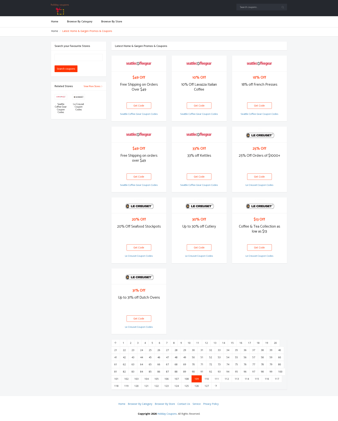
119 (126, 386)
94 (227, 371)
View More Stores (92, 86)
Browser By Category (140, 403)
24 (141, 350)
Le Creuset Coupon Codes (259, 185)
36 (245, 350)
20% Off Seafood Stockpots (139, 227)
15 (232, 342)
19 (266, 342)
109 (197, 378)
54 (227, 357)
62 (124, 364)
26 (158, 350)
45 (150, 357)
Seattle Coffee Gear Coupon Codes (139, 113)
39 (271, 350)
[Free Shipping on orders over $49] (139, 134)
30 (193, 350)
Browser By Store (165, 403)
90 (193, 371)
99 (271, 371)
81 (115, 371)
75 (236, 364)
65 (150, 364)
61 (115, 364)
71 (202, 364)
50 (193, 357)
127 (207, 386)
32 (210, 350)
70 (193, 364)
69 (184, 364)
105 (156, 378)
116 (267, 378)
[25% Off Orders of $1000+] (259, 134)
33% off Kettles (199, 156)
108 (186, 378)
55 (236, 357)
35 (236, 350)
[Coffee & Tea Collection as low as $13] (259, 205)
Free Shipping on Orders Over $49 (139, 87)
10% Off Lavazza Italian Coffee (199, 87)
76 (245, 364)
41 (115, 357)
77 (253, 364)
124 (176, 386)
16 (240, 342)
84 (141, 371)
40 (279, 350)
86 (158, 371)
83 (133, 371)
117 (277, 378)
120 (136, 386)
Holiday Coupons (167, 413)
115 (257, 378)
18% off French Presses (259, 85)
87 (167, 371)
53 (219, 357)
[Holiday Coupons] (78, 9)
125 (186, 386)
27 (167, 350)
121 (146, 386)
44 (141, 357)
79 (271, 364)
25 (150, 350)
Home (54, 31)
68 (176, 364)
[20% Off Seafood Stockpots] (139, 205)
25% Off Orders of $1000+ (259, 156)
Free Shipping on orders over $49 (138, 158)
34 (227, 350)
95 (236, 371)
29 (184, 350)
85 (150, 371)
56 (245, 357)
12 (206, 342)
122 (156, 386)
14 (223, 342)
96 (245, 371)
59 (271, 357)
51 (202, 357)
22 (124, 350)
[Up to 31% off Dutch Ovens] (139, 276)
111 (217, 378)
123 (166, 386)
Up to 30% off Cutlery (199, 227)
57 (253, 357)
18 (258, 342)
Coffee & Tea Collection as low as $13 (259, 229)
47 (167, 357)
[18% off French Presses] (259, 63)
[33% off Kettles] (199, 134)
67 (167, 364)
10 (189, 342)
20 (275, 342)
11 (197, 342)
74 (227, 364)
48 (176, 357)
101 (116, 378)
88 (176, 371)
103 (136, 378)
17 (249, 342)
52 (210, 357)
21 (115, 350)
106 (166, 378)
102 (126, 378)
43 (133, 357)
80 (279, 364)
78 (262, 364)
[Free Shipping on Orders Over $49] (139, 63)
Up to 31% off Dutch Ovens (139, 298)
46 (158, 357)
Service (197, 403)
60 (279, 357)
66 (158, 364)
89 (184, 371)
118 (116, 386)
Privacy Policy (211, 403)
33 (219, 350)
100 (280, 371)
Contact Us (183, 403)
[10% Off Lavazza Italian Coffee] (199, 63)
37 (253, 350)
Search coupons (66, 68)
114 (247, 378)
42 (124, 357)
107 (176, 378)
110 (207, 378)
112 (227, 378)
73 (219, 364)
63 (133, 364)
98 (262, 371)
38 (262, 350)
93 (219, 371)
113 (237, 378)
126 (197, 386)
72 (210, 364)
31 (202, 350)
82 (124, 371)
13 (215, 342)
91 (202, 371)
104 (146, 378)
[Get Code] (139, 102)
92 (210, 371)
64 (141, 364)
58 (262, 357)
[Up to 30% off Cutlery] (199, 205)
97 (253, 371)
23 (133, 350)
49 (184, 357)
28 (176, 350)
